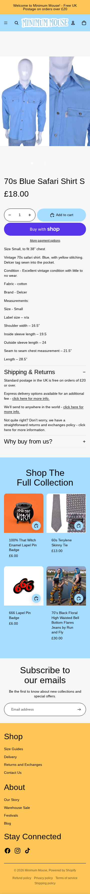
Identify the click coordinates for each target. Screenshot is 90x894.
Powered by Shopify (62, 870)
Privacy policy (43, 878)
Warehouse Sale (17, 808)
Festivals (11, 815)
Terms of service (67, 878)
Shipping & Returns (29, 372)
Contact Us (13, 773)
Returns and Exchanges (23, 765)
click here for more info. (31, 398)
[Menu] (6, 23)
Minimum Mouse (36, 870)
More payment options (45, 240)
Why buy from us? (28, 441)
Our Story (11, 800)
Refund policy (21, 878)
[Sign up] (79, 709)
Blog (7, 823)
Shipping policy (45, 883)
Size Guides (13, 749)
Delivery (10, 757)
